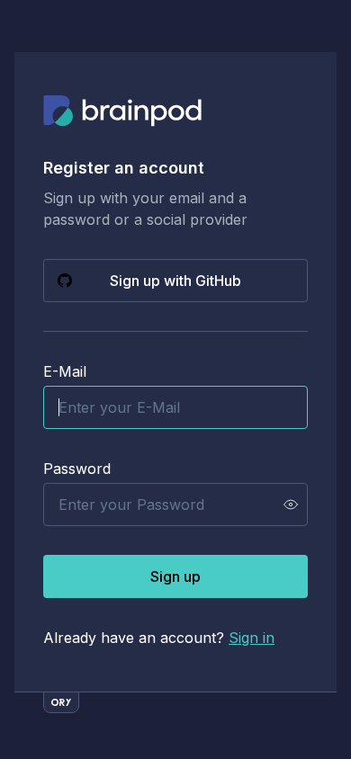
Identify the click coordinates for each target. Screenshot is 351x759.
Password (77, 469)
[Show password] (290, 504)
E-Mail (64, 371)
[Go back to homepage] (122, 111)
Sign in (251, 638)
